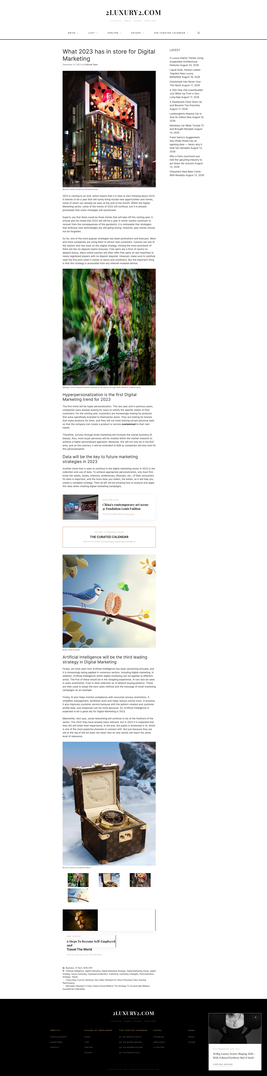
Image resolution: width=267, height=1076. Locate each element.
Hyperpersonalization (98, 974)
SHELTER (113, 33)
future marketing (79, 974)
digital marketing (93, 971)
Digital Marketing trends (138, 971)
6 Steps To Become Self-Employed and (91, 943)
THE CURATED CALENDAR (170, 33)
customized (129, 424)
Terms (191, 1037)
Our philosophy (58, 1037)
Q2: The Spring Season (130, 1042)
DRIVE (72, 33)
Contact (54, 1047)
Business (70, 968)
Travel (71, 949)
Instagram (159, 1042)
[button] (78, 33)
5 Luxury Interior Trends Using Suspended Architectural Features (186, 62)
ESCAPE (136, 33)
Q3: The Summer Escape (131, 1047)
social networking (97, 718)
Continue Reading (223, 1064)
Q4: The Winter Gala (129, 1053)
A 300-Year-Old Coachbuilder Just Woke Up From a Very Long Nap (186, 94)
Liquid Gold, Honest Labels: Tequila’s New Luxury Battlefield (185, 73)
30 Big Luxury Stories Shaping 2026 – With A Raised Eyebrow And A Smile (234, 1055)
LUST (91, 33)
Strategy (67, 977)
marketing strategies (129, 974)
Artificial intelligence (75, 971)
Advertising (56, 1042)
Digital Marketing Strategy (114, 971)
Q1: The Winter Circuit (130, 1037)
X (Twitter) (159, 1047)
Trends (75, 977)
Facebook (159, 1037)
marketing (113, 974)
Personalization (147, 974)
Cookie (192, 1042)
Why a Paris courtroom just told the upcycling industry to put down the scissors (186, 160)
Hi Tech (78, 968)
